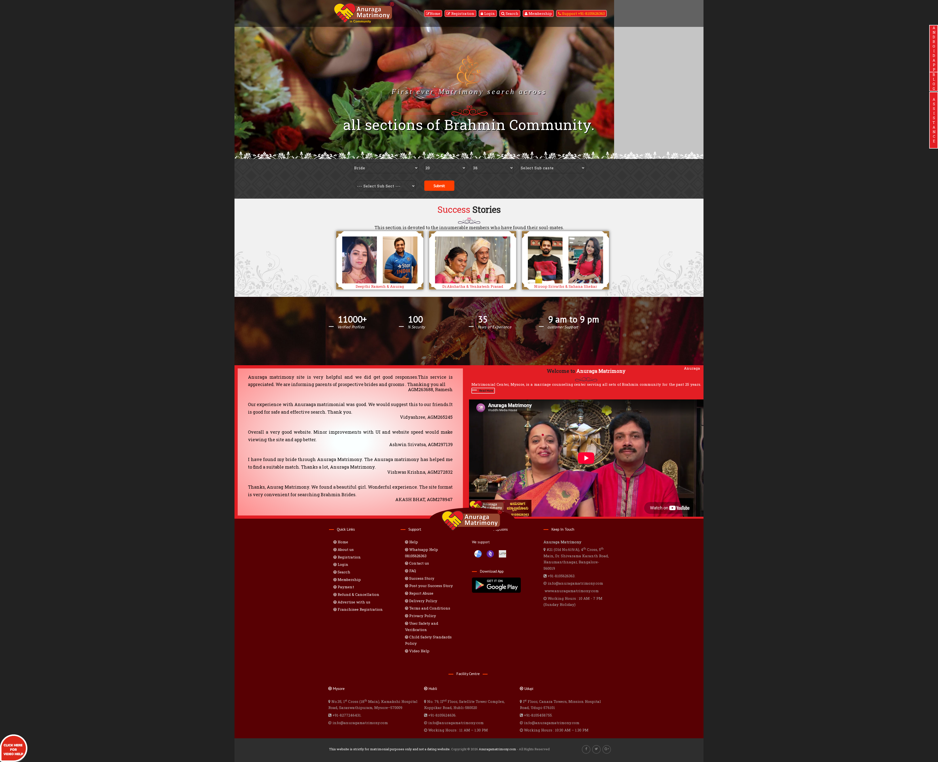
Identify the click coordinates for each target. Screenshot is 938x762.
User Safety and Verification (421, 626)
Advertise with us (353, 602)
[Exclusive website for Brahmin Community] (364, 8)
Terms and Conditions (429, 608)
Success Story (421, 578)
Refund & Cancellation (358, 594)
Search (511, 13)
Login (489, 13)
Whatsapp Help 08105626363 (421, 552)
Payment (345, 586)
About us (345, 549)
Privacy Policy (422, 615)
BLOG (933, 81)
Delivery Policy (422, 600)
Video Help (418, 650)
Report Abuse (420, 593)
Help (413, 541)
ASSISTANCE (933, 120)
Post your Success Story (430, 585)
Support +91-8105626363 (583, 13)
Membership (540, 13)
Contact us (418, 563)
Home (435, 13)
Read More (486, 390)
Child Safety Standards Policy (428, 640)
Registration (462, 13)
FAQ (412, 570)
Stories (469, 209)
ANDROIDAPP (933, 48)
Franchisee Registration (360, 609)
